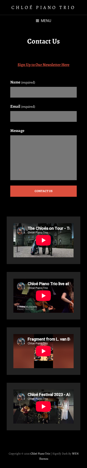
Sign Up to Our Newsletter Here (43, 64)
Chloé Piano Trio (43, 7)
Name (22, 82)
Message (17, 130)
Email (22, 106)
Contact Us (44, 191)
